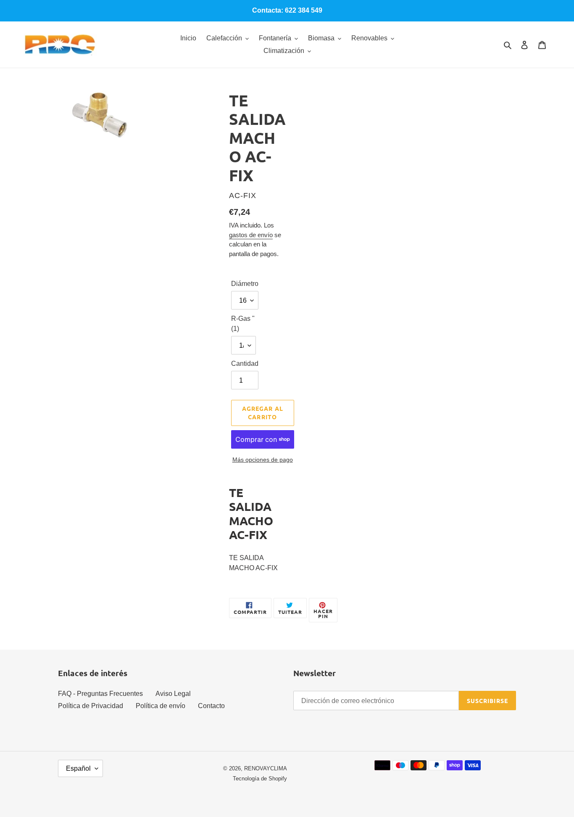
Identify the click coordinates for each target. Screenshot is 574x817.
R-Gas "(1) (243, 323)
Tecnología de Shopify (260, 778)
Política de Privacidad (90, 705)
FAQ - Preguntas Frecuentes (100, 693)
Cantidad (244, 363)
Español (78, 768)
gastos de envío (251, 234)
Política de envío (160, 705)
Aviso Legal (173, 693)
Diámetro (244, 283)
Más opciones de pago (262, 459)
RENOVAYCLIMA (265, 768)
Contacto (211, 705)
